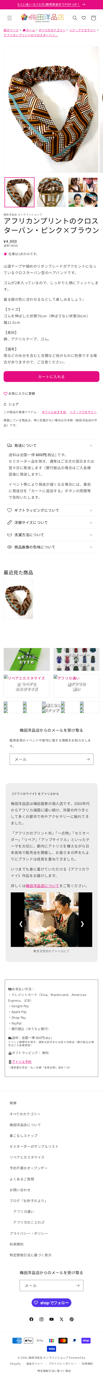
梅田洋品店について (42, 885)
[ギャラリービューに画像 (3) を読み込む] (83, 192)
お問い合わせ (20, 1189)
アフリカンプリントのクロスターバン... (31, 35)
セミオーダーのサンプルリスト (34, 1146)
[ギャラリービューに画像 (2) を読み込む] (51, 192)
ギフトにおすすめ (54, 412)
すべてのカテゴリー (52, 30)
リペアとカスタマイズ (27, 1157)
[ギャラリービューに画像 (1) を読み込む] (19, 192)
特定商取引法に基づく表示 (31, 1254)
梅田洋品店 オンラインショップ (49, 1357)
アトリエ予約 (22, 1061)
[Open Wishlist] (83, 18)
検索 (13, 1102)
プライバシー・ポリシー (29, 1233)
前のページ (11, 30)
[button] (9, 18)
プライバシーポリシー (63, 1363)
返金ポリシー (34, 1363)
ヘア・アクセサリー (82, 30)
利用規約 (16, 1244)
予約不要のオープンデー (29, 1168)
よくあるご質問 (22, 1179)
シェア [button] (13, 404)
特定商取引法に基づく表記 (54, 1371)
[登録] (88, 759)
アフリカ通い (23, 1211)
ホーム (28, 30)
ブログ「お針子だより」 (29, 1200)
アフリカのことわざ (29, 1222)
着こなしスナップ (24, 1135)
